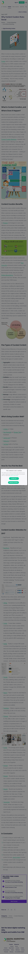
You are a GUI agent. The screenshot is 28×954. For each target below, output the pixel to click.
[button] (14, 482)
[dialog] (14, 477)
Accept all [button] (14, 478)
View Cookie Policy (14, 475)
